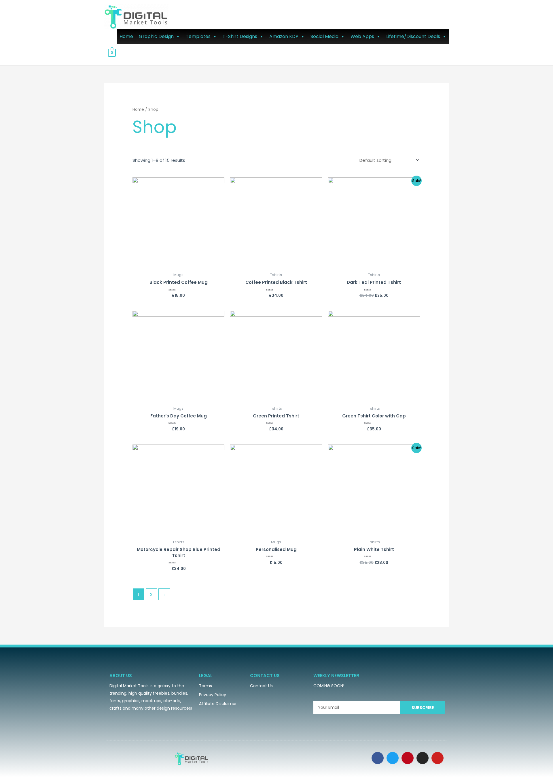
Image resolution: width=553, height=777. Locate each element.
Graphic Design (156, 36)
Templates (198, 36)
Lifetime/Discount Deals (413, 36)
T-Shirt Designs (240, 36)
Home (126, 36)
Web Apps (362, 36)
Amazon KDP (283, 36)
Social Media (324, 36)
